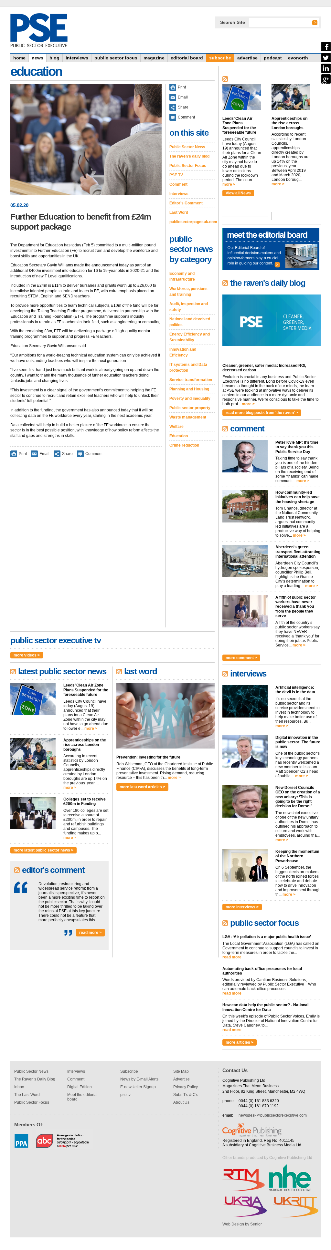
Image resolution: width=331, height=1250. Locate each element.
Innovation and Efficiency (182, 352)
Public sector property (189, 408)
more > (90, 728)
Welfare (176, 426)
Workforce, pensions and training (188, 291)
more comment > (241, 658)
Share (67, 453)
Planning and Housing (189, 389)
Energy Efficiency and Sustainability (189, 337)
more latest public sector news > (43, 850)
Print (23, 453)
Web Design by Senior (242, 1224)
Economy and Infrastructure (182, 276)
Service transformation (190, 379)
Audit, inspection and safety (188, 307)
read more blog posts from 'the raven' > (262, 412)
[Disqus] (86, 546)
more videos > (27, 655)
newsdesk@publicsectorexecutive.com (273, 1115)
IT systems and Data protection (188, 367)
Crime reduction (184, 445)
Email (44, 453)
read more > (90, 932)
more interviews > (242, 907)
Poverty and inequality (189, 398)
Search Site (232, 22)
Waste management (187, 417)
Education (178, 436)
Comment (93, 453)
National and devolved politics (189, 322)
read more (231, 957)
